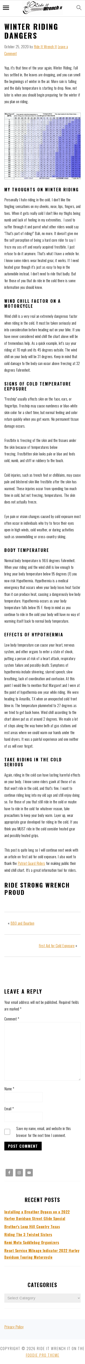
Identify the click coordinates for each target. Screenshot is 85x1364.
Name (9, 1088)
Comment (11, 1018)
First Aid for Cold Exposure (57, 945)
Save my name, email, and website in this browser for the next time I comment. (43, 1132)
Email (9, 1108)
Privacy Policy (14, 1326)
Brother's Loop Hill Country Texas (32, 1226)
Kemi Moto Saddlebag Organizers (31, 1242)
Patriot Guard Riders (31, 863)
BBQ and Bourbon (22, 923)
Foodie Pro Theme (42, 1355)
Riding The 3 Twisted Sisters (28, 1234)
